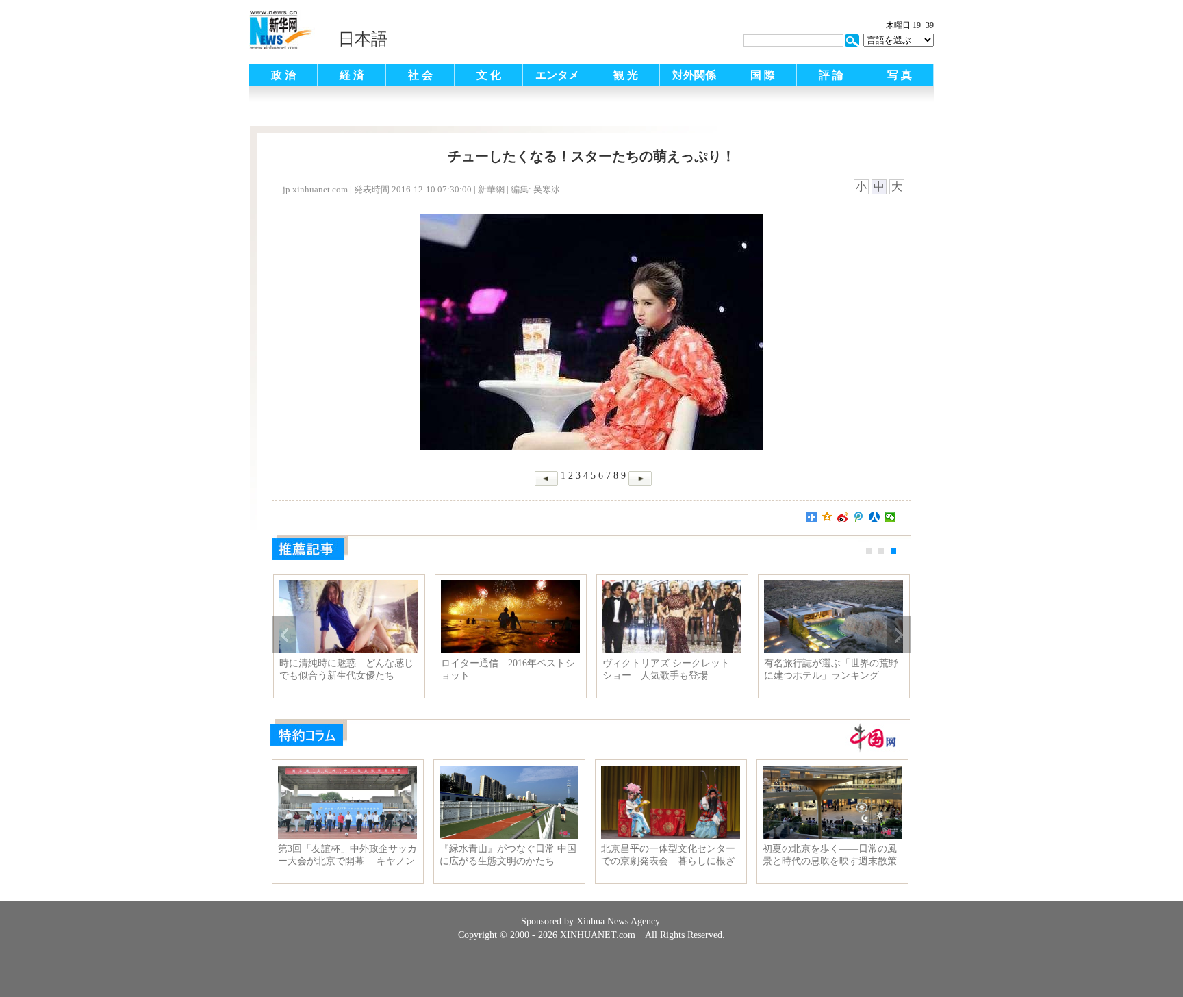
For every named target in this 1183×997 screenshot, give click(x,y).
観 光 (625, 75)
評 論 (831, 75)
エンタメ (557, 75)
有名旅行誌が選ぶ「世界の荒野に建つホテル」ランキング (831, 669)
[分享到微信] (890, 517)
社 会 (420, 75)
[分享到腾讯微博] (859, 517)
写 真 (899, 75)
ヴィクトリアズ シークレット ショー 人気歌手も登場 (666, 669)
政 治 (283, 75)
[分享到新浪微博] (843, 517)
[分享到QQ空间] (827, 517)
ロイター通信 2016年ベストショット (508, 669)
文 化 (488, 75)
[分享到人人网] (874, 517)
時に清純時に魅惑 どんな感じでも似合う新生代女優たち (346, 669)
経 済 (352, 75)
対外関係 (694, 75)
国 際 (762, 75)
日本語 (362, 39)
